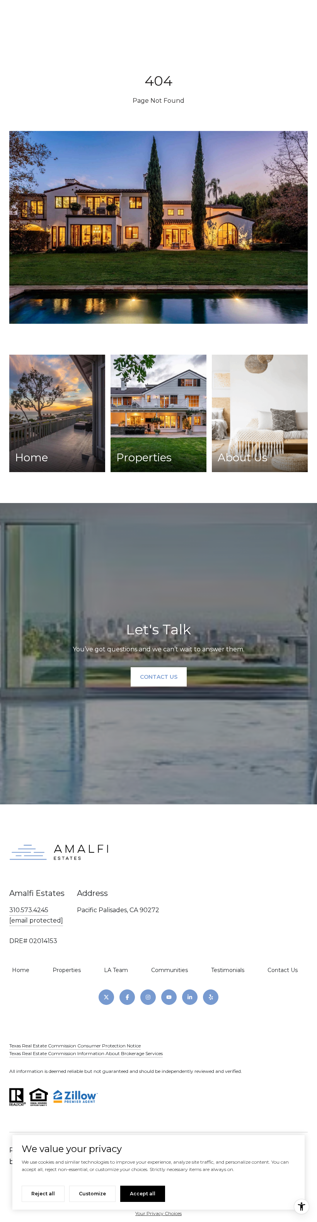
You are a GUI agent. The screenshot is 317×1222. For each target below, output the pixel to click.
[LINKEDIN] (190, 997)
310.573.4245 (28, 910)
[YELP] (210, 997)
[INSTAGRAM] (148, 997)
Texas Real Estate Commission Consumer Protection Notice (75, 1046)
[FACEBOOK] (127, 997)
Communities (169, 970)
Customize (92, 1194)
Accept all (142, 1194)
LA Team (116, 970)
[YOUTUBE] (169, 997)
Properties (67, 970)
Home (20, 970)
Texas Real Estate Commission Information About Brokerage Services (86, 1053)
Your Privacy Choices (158, 1213)
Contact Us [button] (158, 676)
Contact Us (283, 970)
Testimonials (227, 970)
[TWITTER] (106, 997)
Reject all (43, 1194)
